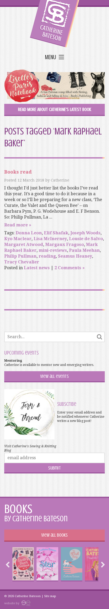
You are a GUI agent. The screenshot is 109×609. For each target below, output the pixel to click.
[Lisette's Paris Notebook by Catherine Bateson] (54, 86)
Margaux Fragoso (64, 244)
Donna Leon (29, 232)
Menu (50, 57)
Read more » (17, 224)
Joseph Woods (85, 232)
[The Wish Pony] (71, 564)
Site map (50, 596)
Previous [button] (9, 565)
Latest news (37, 267)
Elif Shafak (56, 232)
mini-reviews (53, 250)
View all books (54, 535)
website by (12, 603)
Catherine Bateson (54, 24)
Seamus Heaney (75, 256)
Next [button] (101, 565)
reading (47, 256)
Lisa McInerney (50, 238)
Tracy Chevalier (21, 261)
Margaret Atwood (23, 244)
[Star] (47, 564)
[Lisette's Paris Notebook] (23, 564)
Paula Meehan (84, 250)
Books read (18, 172)
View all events (54, 376)
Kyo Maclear (17, 238)
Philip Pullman (20, 256)
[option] (23, 564)
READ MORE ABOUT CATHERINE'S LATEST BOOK (54, 109)
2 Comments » (69, 267)
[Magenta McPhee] (96, 564)
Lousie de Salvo (86, 238)
